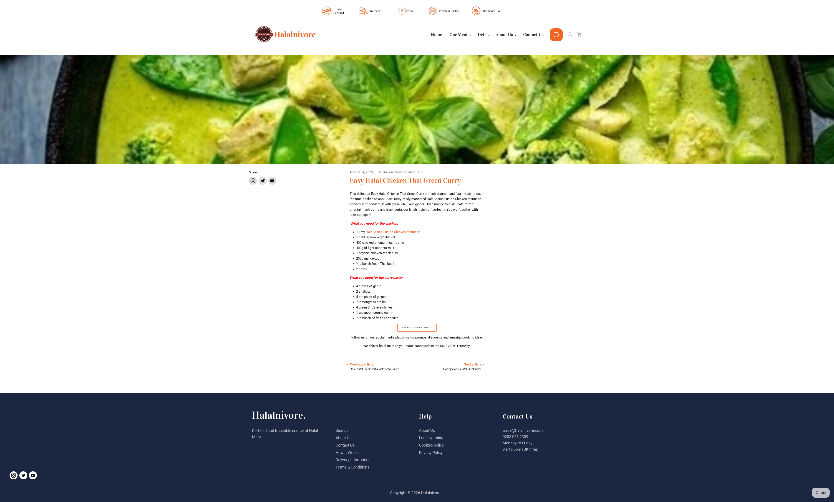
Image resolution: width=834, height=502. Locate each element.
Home (436, 34)
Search (342, 430)
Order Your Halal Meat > (417, 328)
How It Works (347, 452)
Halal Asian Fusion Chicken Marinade (393, 232)
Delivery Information (353, 459)
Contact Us (533, 34)
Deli (482, 34)
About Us (505, 34)
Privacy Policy (431, 452)
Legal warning (431, 437)
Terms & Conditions (352, 467)
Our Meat (459, 34)
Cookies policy (431, 445)
